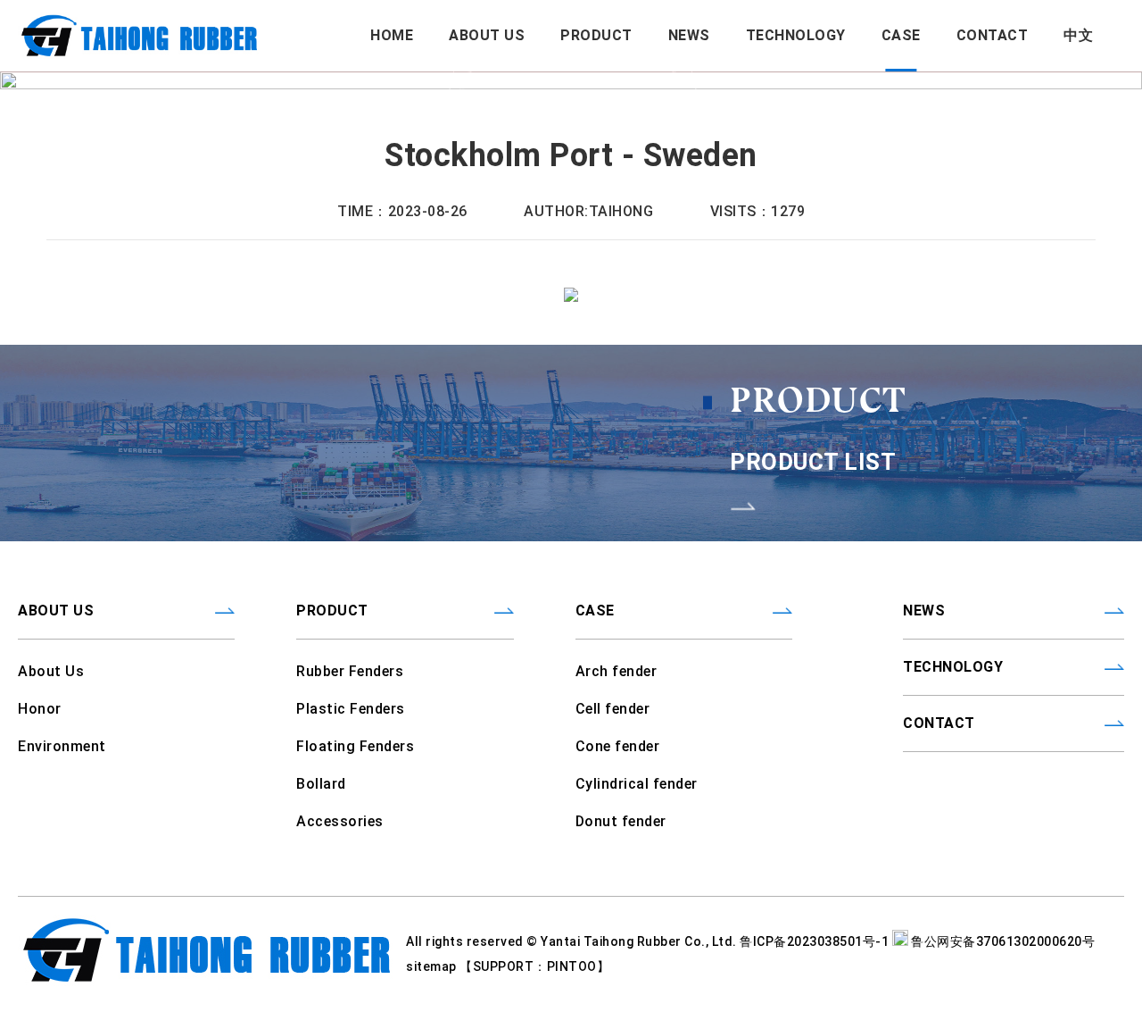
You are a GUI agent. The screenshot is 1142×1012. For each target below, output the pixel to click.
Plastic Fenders (350, 708)
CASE (901, 35)
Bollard (321, 783)
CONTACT (992, 35)
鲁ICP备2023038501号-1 (816, 941)
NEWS (689, 35)
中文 (1078, 35)
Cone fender (617, 746)
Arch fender (616, 671)
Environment (62, 746)
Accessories (340, 821)
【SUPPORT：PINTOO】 (534, 966)
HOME (391, 35)
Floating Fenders (355, 746)
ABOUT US (487, 35)
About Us (51, 671)
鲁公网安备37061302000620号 (1002, 941)
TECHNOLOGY (796, 35)
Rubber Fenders (349, 671)
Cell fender (612, 708)
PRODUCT (596, 35)
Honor (40, 708)
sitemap (432, 966)
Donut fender (620, 821)
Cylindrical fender (636, 783)
